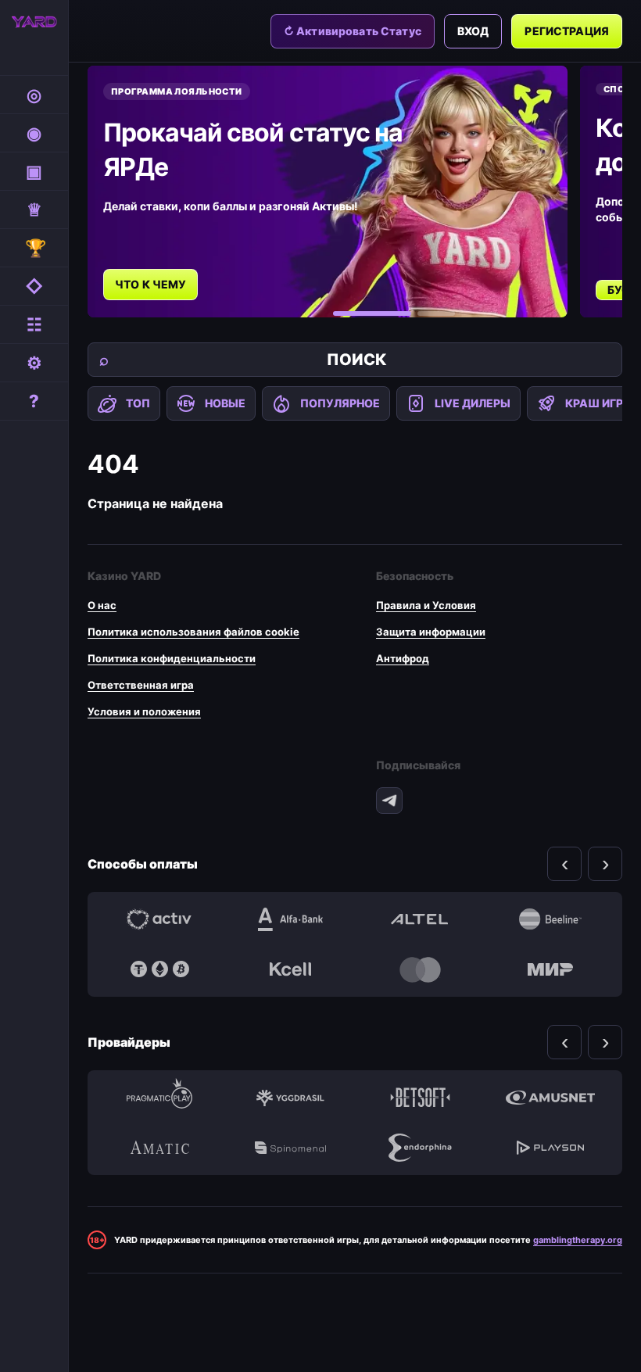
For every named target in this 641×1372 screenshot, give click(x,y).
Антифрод (402, 658)
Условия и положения (144, 711)
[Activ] (159, 919)
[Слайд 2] (436, 313)
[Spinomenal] (290, 1148)
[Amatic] (159, 1148)
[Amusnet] (550, 1097)
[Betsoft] (420, 1097)
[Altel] (420, 919)
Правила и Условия (426, 605)
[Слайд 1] (372, 313)
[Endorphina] (420, 1148)
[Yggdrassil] (290, 1097)
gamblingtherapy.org (577, 1239)
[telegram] (389, 800)
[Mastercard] (420, 969)
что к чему (150, 284)
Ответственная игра (141, 685)
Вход (473, 31)
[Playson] (550, 1148)
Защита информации (430, 631)
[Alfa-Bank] (290, 919)
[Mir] (550, 969)
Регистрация (567, 31)
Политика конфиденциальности (172, 658)
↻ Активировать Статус (352, 31)
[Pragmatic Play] (159, 1097)
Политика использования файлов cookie (193, 631)
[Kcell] (290, 969)
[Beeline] (550, 919)
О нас (102, 605)
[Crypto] (159, 969)
